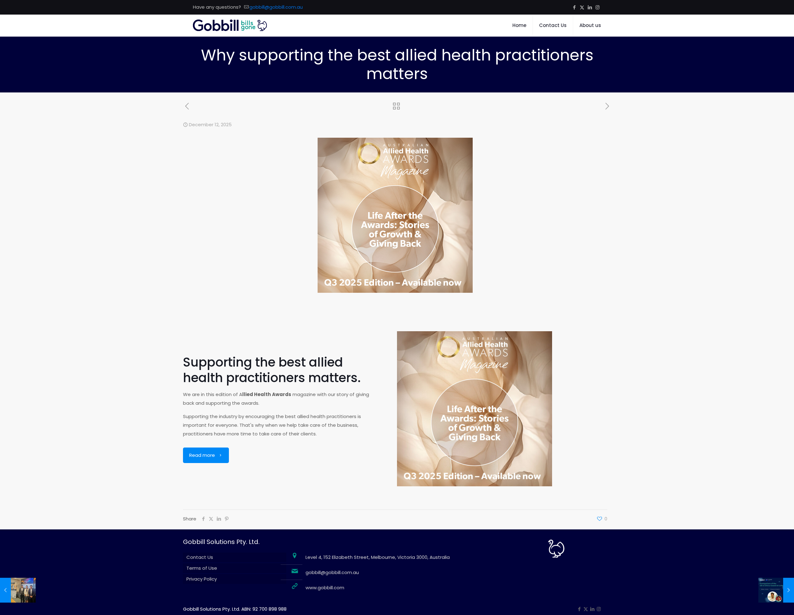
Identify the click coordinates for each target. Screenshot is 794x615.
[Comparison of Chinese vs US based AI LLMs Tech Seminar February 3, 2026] (776, 590)
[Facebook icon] (574, 7)
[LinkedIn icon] (589, 7)
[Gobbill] (230, 25)
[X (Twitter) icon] (582, 7)
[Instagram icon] (597, 7)
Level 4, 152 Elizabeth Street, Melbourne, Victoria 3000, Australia (378, 557)
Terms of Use (201, 568)
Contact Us (199, 557)
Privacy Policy (201, 579)
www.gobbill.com (325, 587)
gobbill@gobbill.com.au (276, 7)
